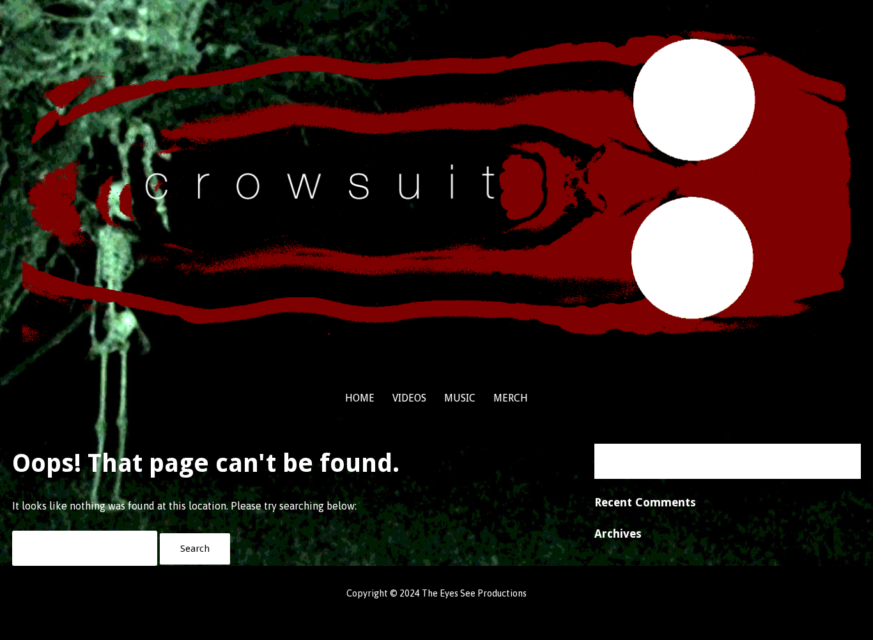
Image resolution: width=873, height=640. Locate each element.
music (459, 398)
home (360, 398)
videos (409, 398)
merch (510, 398)
